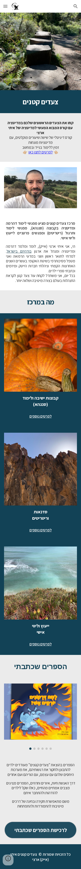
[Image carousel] (40, 717)
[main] (40, 102)
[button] (5, 6)
